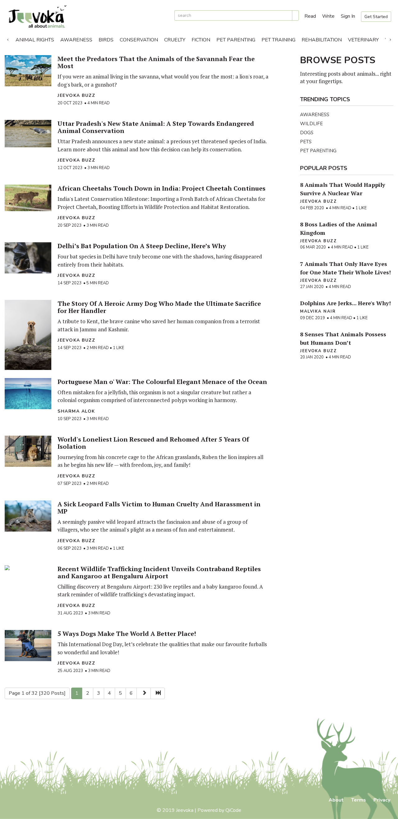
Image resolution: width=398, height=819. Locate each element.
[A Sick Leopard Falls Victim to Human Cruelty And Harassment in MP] (28, 516)
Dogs (306, 133)
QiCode (233, 810)
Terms (358, 800)
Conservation (139, 39)
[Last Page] (157, 693)
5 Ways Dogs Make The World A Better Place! (127, 633)
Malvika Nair (318, 311)
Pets (306, 142)
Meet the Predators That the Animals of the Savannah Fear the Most (156, 62)
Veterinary (363, 39)
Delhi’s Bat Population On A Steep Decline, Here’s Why (142, 246)
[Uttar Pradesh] (28, 133)
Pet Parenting (235, 39)
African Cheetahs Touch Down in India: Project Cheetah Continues (162, 188)
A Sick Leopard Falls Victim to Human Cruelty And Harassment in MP (159, 507)
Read (310, 16)
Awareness (76, 39)
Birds (106, 39)
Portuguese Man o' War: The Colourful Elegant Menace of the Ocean (162, 381)
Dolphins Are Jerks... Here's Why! (345, 303)
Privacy (381, 800)
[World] (28, 451)
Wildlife (311, 124)
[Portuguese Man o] (28, 393)
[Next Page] (144, 693)
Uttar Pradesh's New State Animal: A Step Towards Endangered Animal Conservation (156, 127)
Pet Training (278, 39)
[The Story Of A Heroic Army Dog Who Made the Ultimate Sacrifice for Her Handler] (28, 335)
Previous (8, 38)
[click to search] (295, 15)
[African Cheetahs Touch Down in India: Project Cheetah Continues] (28, 198)
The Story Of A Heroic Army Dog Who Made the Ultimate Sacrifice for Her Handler (159, 307)
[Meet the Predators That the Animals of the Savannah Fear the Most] (28, 70)
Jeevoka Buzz (76, 95)
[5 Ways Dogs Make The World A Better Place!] (28, 645)
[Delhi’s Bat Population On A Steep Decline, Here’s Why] (28, 257)
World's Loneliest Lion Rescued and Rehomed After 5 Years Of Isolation (153, 443)
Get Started (376, 17)
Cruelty (174, 39)
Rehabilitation (322, 39)
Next (390, 38)
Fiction (201, 39)
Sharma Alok (76, 411)
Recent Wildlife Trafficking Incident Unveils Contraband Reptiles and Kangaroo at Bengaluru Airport (159, 572)
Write (328, 16)
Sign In (348, 16)
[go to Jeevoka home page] (87, 16)
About (336, 800)
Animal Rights (35, 39)
